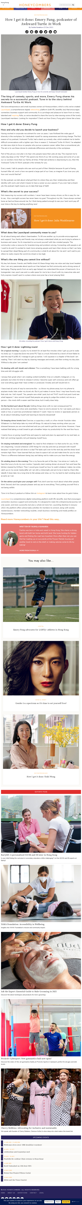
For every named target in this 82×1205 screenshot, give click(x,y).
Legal (41, 1193)
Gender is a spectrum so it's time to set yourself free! (41, 703)
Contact (33, 1193)
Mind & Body (41, 700)
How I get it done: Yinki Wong (41, 776)
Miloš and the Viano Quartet (15, 1180)
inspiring (15, 115)
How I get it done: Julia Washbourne (54, 220)
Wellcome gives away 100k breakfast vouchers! (23, 1145)
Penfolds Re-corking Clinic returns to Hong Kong (24, 1159)
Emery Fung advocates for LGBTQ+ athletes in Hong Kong (41, 629)
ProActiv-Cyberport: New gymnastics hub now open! (26, 1058)
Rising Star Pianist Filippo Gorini (17, 1173)
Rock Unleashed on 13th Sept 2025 (17, 1166)
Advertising (22, 1193)
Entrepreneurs (41, 15)
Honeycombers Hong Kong (35, 5)
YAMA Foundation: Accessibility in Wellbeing (22, 924)
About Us (11, 1193)
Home (3, 1193)
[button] (12, 8)
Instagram (41, 493)
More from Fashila (28, 550)
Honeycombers (13, 1190)
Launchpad (5, 109)
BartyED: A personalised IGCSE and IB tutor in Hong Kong (29, 854)
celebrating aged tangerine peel (17, 1152)
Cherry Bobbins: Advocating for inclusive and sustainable (29, 1128)
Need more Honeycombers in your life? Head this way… (30, 519)
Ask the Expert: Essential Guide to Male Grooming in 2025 (29, 991)
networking (35, 109)
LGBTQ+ (41, 626)
